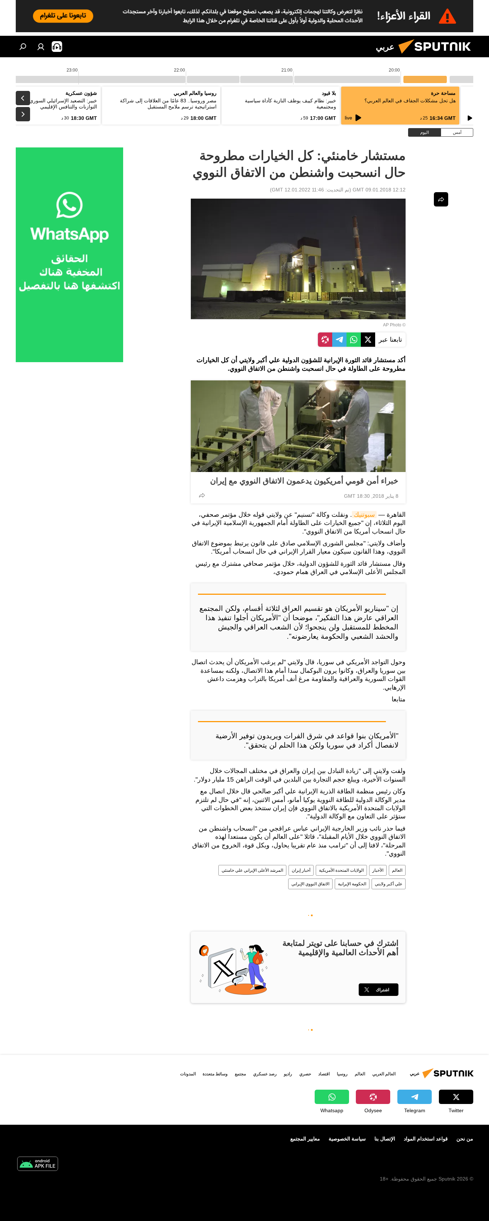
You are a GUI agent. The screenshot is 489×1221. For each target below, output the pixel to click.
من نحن (464, 1139)
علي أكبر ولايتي (388, 883)
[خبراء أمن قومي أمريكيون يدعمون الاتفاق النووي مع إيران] (298, 426)
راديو (288, 1073)
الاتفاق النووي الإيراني (310, 883)
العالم (397, 870)
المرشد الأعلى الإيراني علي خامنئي (252, 870)
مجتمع (240, 1073)
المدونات (188, 1073)
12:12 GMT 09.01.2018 (379, 190)
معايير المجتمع (305, 1139)
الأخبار (377, 870)
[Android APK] (37, 1165)
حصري (305, 1073)
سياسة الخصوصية (347, 1139)
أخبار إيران (301, 870)
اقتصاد (324, 1073)
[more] (202, 495)
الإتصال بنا (384, 1139)
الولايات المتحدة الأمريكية (341, 870)
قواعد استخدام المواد (426, 1139)
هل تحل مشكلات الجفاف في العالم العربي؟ (410, 100)
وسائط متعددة (215, 1073)
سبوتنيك (364, 514)
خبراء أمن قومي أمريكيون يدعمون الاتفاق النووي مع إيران (304, 480)
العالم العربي (384, 1073)
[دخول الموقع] (41, 46)
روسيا (342, 1073)
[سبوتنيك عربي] (437, 55)
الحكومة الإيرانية (352, 883)
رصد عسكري (265, 1073)
